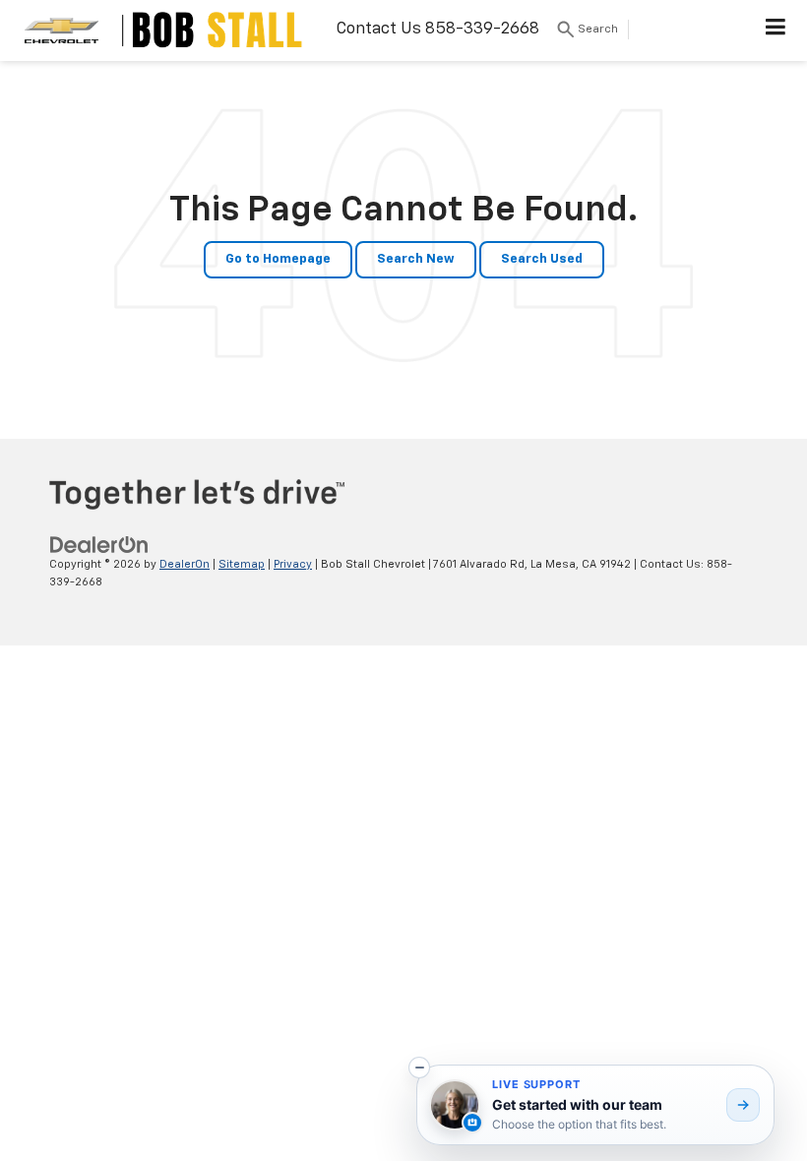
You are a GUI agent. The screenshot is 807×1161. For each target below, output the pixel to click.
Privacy (293, 564)
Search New (416, 259)
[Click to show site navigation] (776, 30)
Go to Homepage (278, 259)
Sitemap (241, 564)
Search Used (542, 259)
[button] (419, 1067)
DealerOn (184, 564)
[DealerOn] (99, 544)
